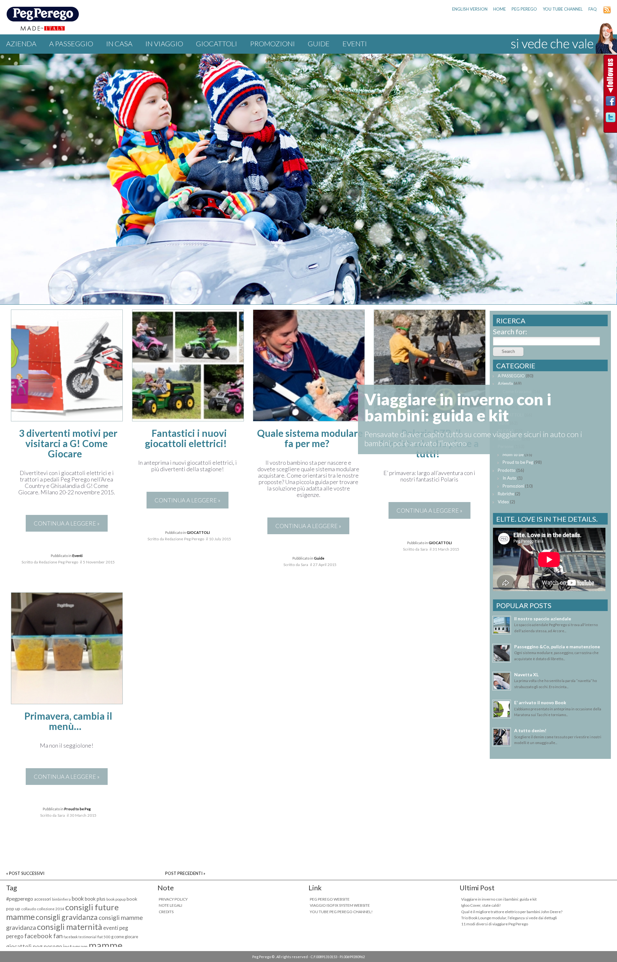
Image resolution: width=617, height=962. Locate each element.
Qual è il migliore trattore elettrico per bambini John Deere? (511, 911)
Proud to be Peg (77, 809)
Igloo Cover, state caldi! (481, 905)
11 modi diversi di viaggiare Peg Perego (494, 924)
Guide (319, 43)
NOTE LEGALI (170, 905)
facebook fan (43, 936)
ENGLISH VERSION (469, 9)
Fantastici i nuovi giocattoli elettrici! (186, 438)
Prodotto (506, 470)
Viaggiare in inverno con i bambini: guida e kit (499, 899)
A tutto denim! (530, 730)
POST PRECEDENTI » (185, 873)
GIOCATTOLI (216, 43)
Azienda (21, 43)
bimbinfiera (61, 899)
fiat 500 (103, 937)
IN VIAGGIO (164, 43)
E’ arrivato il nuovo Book (540, 702)
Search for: (510, 331)
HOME (499, 9)
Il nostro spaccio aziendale (542, 618)
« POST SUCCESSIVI (25, 873)
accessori (42, 899)
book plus (95, 899)
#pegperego (19, 898)
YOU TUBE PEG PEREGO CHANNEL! (341, 911)
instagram (75, 946)
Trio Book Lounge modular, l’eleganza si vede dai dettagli (509, 917)
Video (503, 501)
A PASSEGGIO (71, 43)
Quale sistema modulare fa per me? (310, 438)
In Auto (509, 478)
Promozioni (272, 43)
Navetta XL (526, 674)
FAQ (592, 9)
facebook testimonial (80, 937)
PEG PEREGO (524, 9)
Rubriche (506, 493)
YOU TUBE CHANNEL (563, 9)
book (78, 898)
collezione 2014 (50, 909)
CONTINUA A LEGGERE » (67, 523)
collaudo (28, 909)
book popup (116, 899)
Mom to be (513, 454)
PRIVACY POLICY (173, 899)
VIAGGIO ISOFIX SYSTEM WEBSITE (340, 905)
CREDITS (166, 911)
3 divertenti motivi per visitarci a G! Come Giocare (68, 443)
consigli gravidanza (67, 917)
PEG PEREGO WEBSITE (330, 899)
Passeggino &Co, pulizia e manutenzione (557, 646)
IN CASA (119, 43)
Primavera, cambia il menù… (68, 721)
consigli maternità (69, 926)
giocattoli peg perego (34, 946)
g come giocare (124, 936)
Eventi (355, 43)
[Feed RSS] (607, 12)
